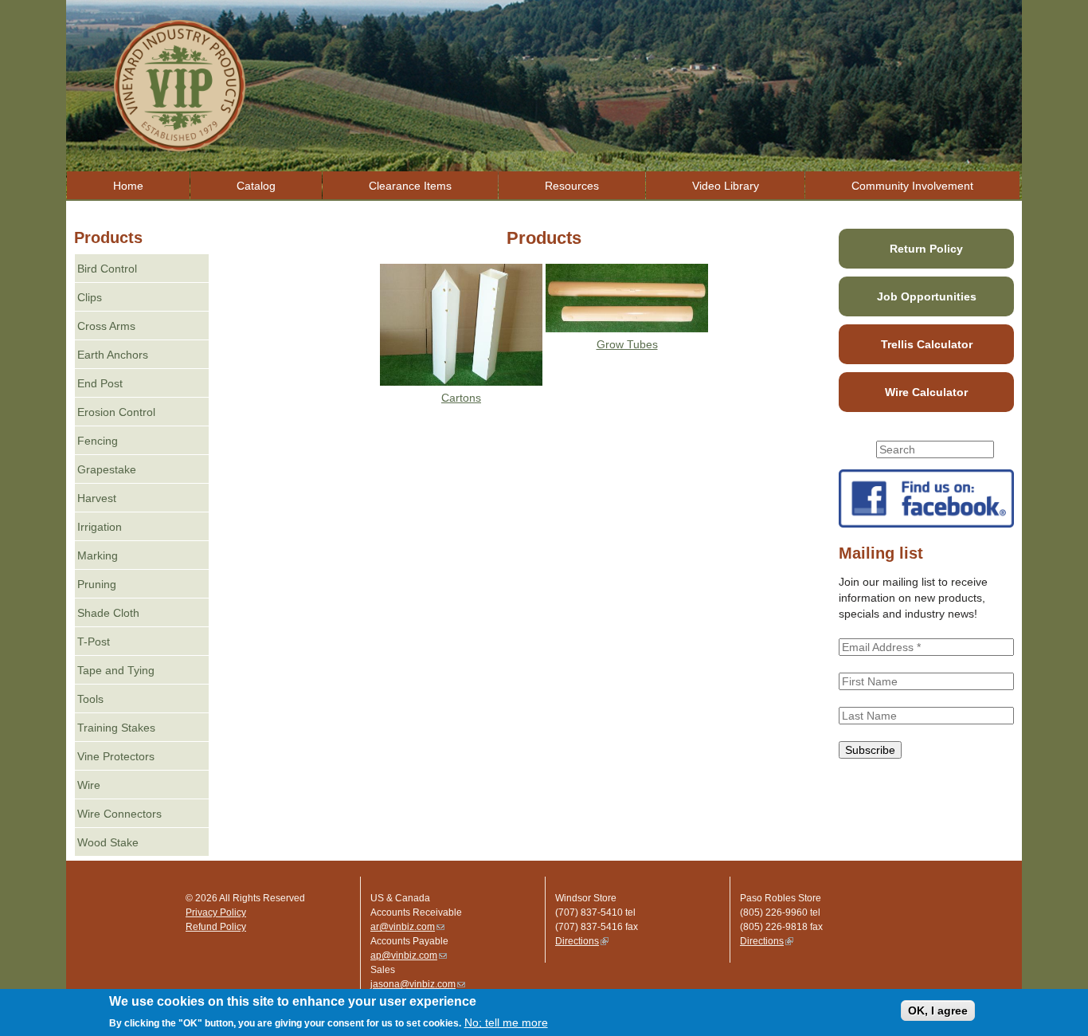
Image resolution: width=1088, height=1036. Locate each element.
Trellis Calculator (927, 344)
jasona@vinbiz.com (417, 984)
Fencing (97, 440)
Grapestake (106, 469)
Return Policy (926, 248)
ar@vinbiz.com (407, 926)
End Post (100, 383)
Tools (90, 699)
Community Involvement (912, 185)
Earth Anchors (112, 354)
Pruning (96, 584)
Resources (572, 185)
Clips (89, 297)
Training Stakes (116, 727)
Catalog (256, 185)
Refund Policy (216, 926)
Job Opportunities (926, 296)
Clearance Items (410, 185)
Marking (97, 555)
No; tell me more (506, 1022)
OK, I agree (938, 1010)
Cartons (461, 397)
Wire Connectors (119, 813)
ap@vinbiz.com (408, 955)
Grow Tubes (627, 344)
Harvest (96, 498)
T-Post (93, 641)
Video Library (725, 185)
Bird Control (107, 268)
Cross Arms (106, 326)
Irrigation (99, 526)
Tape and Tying (116, 670)
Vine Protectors (116, 756)
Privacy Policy (216, 912)
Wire (88, 785)
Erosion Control (116, 412)
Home (128, 185)
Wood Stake (108, 842)
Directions (582, 941)
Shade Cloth (108, 612)
